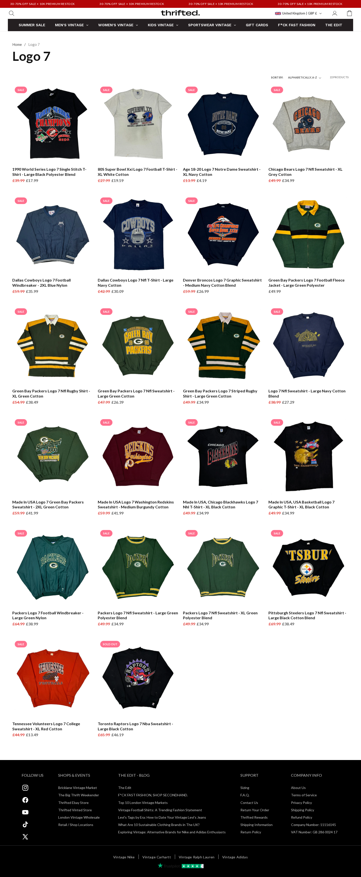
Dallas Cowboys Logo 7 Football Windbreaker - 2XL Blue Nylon (41, 282)
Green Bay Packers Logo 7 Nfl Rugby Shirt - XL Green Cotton (51, 393)
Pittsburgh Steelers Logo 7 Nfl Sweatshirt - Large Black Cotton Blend (307, 615)
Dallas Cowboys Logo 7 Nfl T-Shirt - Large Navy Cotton (135, 282)
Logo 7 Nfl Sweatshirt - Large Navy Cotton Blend (307, 393)
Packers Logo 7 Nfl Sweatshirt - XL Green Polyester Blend (220, 615)
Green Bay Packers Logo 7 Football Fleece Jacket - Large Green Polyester (306, 282)
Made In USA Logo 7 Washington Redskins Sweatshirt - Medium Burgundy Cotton (136, 504)
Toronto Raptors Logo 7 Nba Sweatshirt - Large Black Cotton (135, 726)
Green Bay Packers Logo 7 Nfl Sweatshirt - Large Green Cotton (136, 393)
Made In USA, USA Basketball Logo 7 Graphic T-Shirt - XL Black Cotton (301, 504)
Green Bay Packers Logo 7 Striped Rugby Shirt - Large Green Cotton (220, 393)
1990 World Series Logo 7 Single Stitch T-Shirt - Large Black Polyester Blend (49, 172)
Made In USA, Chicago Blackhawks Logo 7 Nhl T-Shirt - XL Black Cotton (220, 504)
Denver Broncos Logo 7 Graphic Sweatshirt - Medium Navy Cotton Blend (222, 282)
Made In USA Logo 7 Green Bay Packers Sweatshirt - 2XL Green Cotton (48, 504)
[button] (11, 13)
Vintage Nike (124, 857)
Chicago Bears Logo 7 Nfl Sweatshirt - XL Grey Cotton (305, 172)
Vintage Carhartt (156, 857)
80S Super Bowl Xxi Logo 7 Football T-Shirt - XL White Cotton (137, 172)
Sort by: (277, 77)
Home (17, 44)
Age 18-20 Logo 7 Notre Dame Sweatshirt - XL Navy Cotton (222, 172)
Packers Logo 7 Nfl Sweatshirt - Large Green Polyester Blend (138, 615)
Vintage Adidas (235, 857)
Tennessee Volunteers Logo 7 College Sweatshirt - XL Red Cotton (46, 726)
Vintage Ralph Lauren (197, 857)
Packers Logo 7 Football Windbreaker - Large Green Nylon (47, 615)
